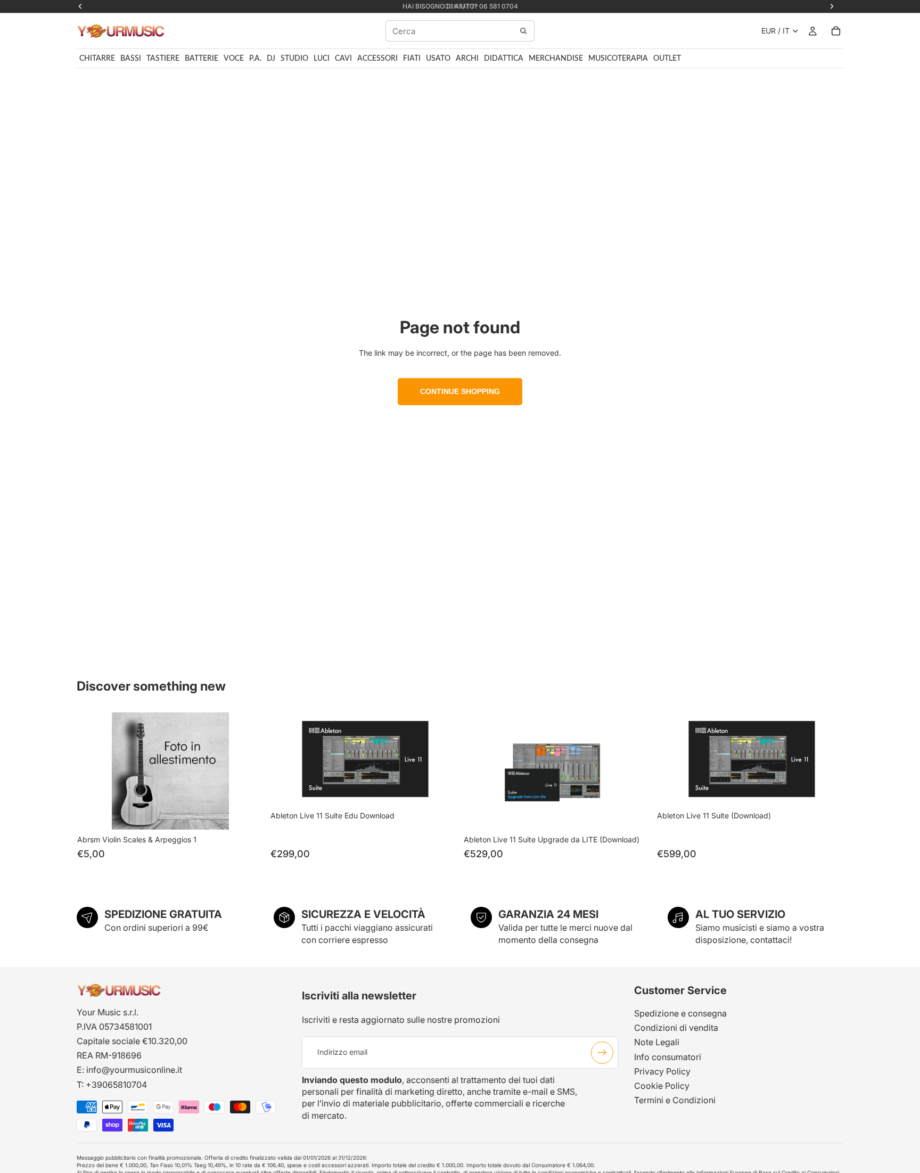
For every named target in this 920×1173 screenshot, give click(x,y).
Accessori (377, 58)
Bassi (130, 58)
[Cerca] (523, 31)
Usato (438, 58)
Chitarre (97, 58)
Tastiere (162, 58)
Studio (294, 58)
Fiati (412, 58)
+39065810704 (116, 1084)
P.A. (255, 58)
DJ (271, 58)
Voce (234, 58)
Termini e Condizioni (675, 1100)
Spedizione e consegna (680, 1013)
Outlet (667, 58)
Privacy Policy (662, 1071)
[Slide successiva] (634, 771)
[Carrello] (836, 31)
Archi (467, 58)
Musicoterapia (618, 58)
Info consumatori (667, 1057)
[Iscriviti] (602, 1052)
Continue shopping (460, 391)
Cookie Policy (661, 1085)
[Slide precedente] (480, 771)
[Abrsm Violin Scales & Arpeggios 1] (170, 771)
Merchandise (556, 58)
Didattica (503, 58)
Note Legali (656, 1042)
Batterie (201, 58)
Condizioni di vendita (676, 1027)
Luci (322, 58)
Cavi (343, 58)
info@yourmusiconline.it (134, 1069)
